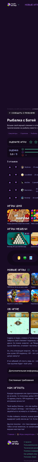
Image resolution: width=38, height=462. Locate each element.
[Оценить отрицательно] (16, 167)
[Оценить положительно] (9, 167)
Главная (11, 434)
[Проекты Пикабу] (18, 4)
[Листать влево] (7, 323)
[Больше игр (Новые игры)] (28, 270)
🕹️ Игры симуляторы (26, 434)
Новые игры (16, 269)
